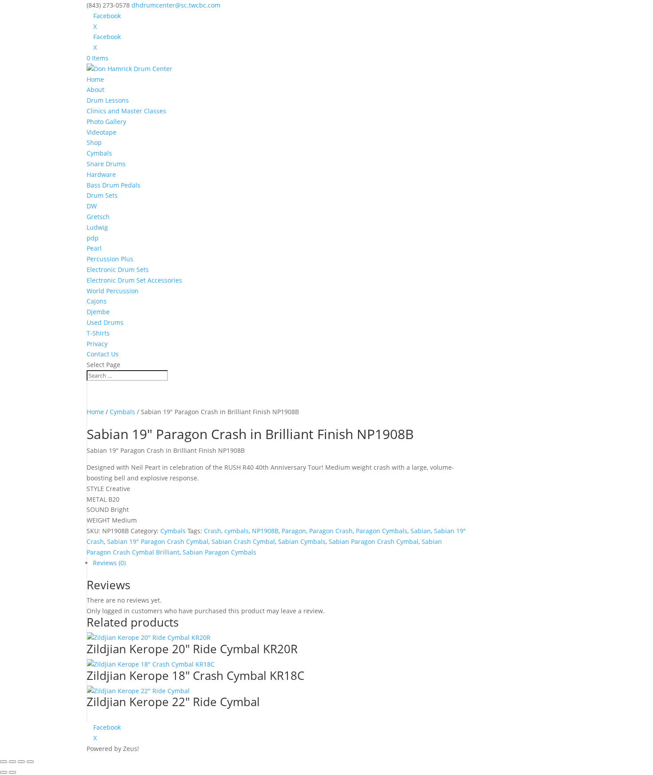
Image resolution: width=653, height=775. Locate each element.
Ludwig (97, 227)
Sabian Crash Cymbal (243, 541)
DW (92, 206)
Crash (212, 531)
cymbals (236, 531)
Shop (94, 142)
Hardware (101, 174)
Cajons (97, 301)
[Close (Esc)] (30, 761)
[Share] (21, 761)
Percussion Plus (110, 259)
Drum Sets (102, 195)
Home (95, 79)
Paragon (294, 531)
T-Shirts (98, 333)
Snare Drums (106, 164)
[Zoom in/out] (3, 761)
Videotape (101, 132)
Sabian (420, 531)
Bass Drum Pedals (113, 185)
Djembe (98, 312)
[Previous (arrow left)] (3, 772)
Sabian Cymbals (302, 541)
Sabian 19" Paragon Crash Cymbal (157, 541)
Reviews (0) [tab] (109, 563)
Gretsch (98, 216)
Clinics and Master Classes (126, 111)
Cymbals (99, 153)
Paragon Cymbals (381, 531)
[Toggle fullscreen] (12, 761)
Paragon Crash (331, 531)
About (95, 89)
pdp (93, 238)
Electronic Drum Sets (118, 269)
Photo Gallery (106, 121)
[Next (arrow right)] (12, 772)
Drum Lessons (108, 100)
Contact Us (103, 354)
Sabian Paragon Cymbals (219, 552)
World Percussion (113, 291)
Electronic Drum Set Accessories (134, 280)
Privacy (97, 344)
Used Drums (105, 322)
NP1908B (265, 531)
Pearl (94, 248)
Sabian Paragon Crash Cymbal (373, 541)
